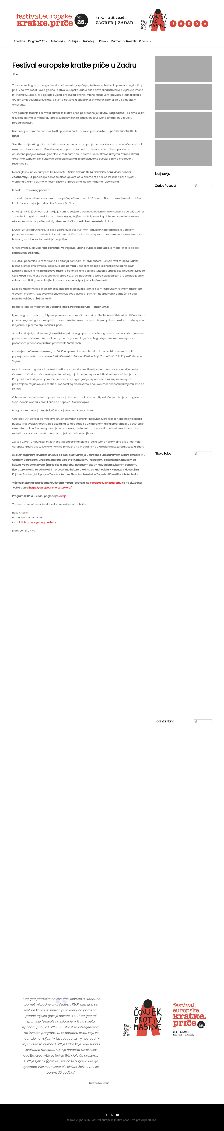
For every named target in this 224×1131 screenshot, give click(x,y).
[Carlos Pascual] (203, 315)
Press (102, 41)
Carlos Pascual (165, 186)
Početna (19, 41)
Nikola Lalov (163, 453)
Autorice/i (57, 41)
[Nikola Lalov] (203, 583)
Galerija (73, 41)
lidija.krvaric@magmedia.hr (39, 522)
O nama (144, 41)
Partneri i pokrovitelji (123, 41)
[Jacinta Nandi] (203, 850)
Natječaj (88, 41)
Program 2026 (36, 41)
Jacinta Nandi (165, 721)
